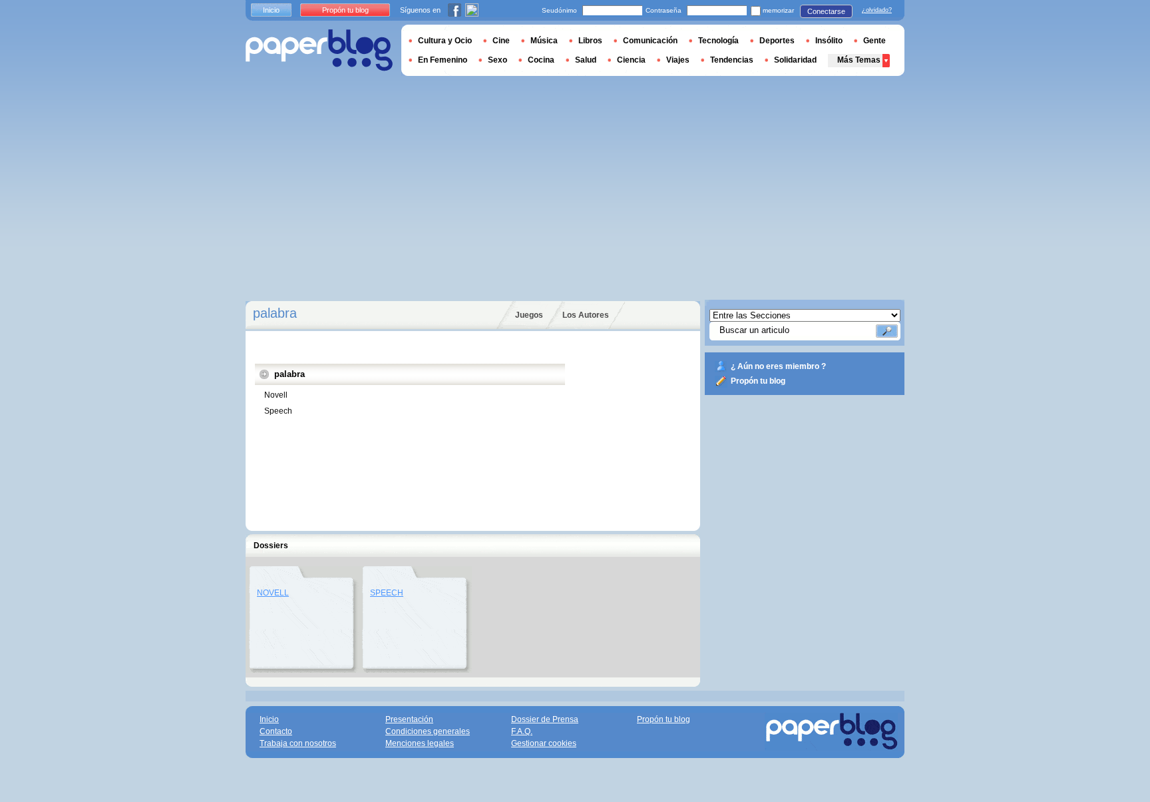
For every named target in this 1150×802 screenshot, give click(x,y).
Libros (590, 40)
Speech (278, 411)
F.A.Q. (521, 731)
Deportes (777, 40)
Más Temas (858, 60)
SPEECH (386, 593)
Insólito (829, 40)
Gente (874, 40)
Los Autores (585, 315)
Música (544, 40)
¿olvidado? (877, 10)
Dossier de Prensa (544, 719)
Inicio (271, 10)
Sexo (497, 60)
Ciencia (631, 60)
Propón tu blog (758, 381)
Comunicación (650, 40)
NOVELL (273, 593)
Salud (585, 60)
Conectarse (826, 11)
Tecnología (718, 40)
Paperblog (319, 50)
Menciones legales (419, 743)
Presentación (409, 719)
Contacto (276, 731)
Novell (276, 395)
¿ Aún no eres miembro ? (778, 366)
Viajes (677, 60)
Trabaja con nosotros (298, 743)
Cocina (541, 60)
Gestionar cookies (543, 743)
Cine (501, 40)
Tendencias (731, 60)
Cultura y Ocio (445, 40)
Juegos (529, 315)
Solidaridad (795, 60)
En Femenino (442, 60)
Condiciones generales (427, 731)
